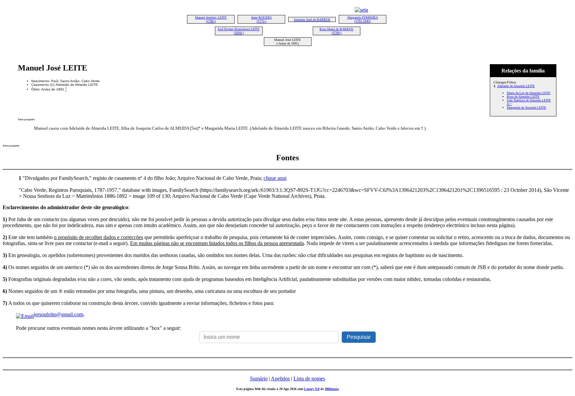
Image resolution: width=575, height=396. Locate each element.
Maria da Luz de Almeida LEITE (528, 93)
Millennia (332, 389)
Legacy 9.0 (311, 389)
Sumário (259, 378)
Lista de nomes (309, 378)
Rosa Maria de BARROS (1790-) (336, 31)
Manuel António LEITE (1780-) (211, 19)
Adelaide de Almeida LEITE (516, 86)
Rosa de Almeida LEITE (523, 96)
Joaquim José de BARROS (312, 19)
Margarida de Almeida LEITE (526, 107)
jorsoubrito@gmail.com (58, 314)
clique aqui (275, 178)
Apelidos (280, 378)
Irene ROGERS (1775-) (261, 19)
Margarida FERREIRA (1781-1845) (362, 19)
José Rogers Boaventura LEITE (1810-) (239, 31)
